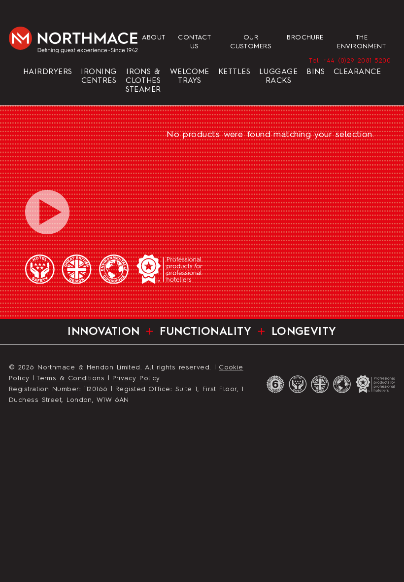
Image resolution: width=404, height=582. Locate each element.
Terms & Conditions (70, 378)
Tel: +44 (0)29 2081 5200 (350, 61)
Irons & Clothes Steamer (143, 81)
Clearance (357, 72)
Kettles (234, 72)
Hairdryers (47, 72)
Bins (315, 72)
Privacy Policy (136, 378)
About (153, 38)
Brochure (305, 38)
